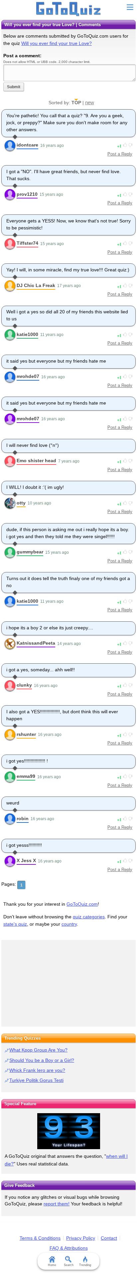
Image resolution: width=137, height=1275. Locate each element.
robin (23, 818)
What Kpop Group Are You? (38, 1050)
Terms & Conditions (40, 1238)
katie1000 (27, 334)
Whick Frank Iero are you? (37, 1070)
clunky (24, 685)
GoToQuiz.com (82, 904)
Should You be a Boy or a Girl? (41, 1060)
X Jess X (26, 860)
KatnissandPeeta (36, 643)
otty (21, 502)
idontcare (27, 145)
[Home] (68, 9)
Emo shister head (36, 460)
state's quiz (15, 924)
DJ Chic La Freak (36, 285)
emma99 (26, 776)
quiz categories (89, 916)
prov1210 (27, 194)
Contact (109, 1238)
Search (68, 1265)
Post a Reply (119, 154)
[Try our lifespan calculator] (68, 1131)
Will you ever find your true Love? (56, 43)
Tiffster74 (27, 243)
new (89, 102)
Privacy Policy (80, 1238)
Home (52, 1265)
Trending (85, 1265)
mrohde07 (28, 376)
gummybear (30, 551)
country (69, 924)
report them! (56, 1203)
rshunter (26, 734)
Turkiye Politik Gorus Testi (36, 1080)
